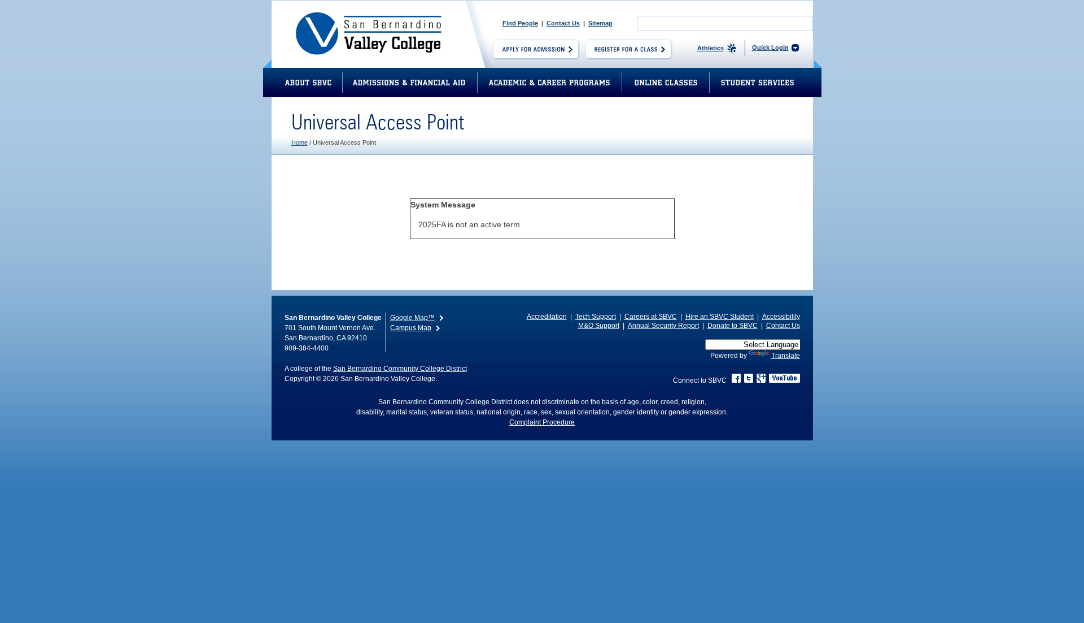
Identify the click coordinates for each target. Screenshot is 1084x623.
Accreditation (547, 317)
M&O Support (598, 326)
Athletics (710, 48)
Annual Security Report (663, 326)
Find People (520, 23)
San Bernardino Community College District (400, 369)
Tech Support (595, 317)
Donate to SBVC (732, 326)
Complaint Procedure (542, 422)
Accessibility (781, 317)
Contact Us (563, 23)
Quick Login (770, 47)
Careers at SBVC (650, 317)
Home (299, 142)
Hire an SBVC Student (719, 317)
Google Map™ (412, 318)
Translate (785, 356)
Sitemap (600, 23)
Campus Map (410, 328)
